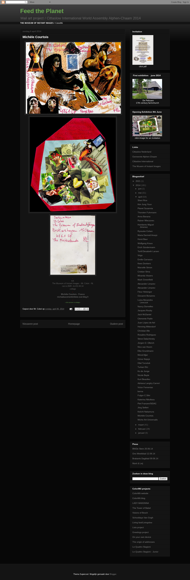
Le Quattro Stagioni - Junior (145, 552)
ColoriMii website (140, 493)
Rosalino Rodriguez (147, 335)
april (140, 197)
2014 (138, 185)
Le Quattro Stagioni (141, 547)
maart (141, 425)
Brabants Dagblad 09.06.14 (145, 458)
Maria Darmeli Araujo (147, 235)
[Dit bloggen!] (78, 309)
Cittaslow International (142, 161)
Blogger (113, 574)
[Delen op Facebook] (84, 309)
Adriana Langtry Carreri (149, 383)
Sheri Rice (142, 200)
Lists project (138, 527)
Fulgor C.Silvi (144, 395)
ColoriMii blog (138, 498)
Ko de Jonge (143, 371)
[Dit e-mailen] (76, 309)
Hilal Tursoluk (144, 363)
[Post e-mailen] (71, 309)
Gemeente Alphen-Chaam (144, 156)
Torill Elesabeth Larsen (148, 251)
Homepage (74, 324)
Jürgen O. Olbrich (146, 343)
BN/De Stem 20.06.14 (142, 449)
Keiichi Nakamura (146, 411)
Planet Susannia (145, 208)
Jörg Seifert (143, 407)
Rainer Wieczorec (146, 220)
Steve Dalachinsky (146, 339)
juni (140, 188)
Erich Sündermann (146, 247)
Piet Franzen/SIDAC (147, 403)
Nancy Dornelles (145, 306)
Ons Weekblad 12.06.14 (143, 453)
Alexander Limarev (146, 284)
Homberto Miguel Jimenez (146, 225)
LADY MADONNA (140, 503)
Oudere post (116, 324)
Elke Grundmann (145, 351)
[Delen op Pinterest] (87, 309)
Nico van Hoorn (145, 347)
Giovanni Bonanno (146, 296)
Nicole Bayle (143, 375)
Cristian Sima (144, 271)
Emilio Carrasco (145, 259)
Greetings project (140, 532)
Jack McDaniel (144, 314)
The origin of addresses (143, 542)
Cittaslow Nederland (141, 152)
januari (141, 433)
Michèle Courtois (145, 415)
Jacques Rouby (145, 310)
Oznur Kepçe (144, 359)
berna (140, 391)
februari (142, 429)
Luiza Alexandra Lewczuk (145, 301)
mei (140, 193)
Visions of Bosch (140, 513)
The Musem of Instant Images (146, 166)
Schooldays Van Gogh (142, 517)
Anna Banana (144, 216)
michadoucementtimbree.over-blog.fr (72, 297)
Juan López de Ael (146, 322)
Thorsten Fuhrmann (147, 212)
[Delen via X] (81, 309)
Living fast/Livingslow (142, 522)
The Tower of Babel (141, 508)
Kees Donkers (144, 263)
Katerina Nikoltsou (146, 399)
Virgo (140, 255)
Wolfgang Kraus (145, 243)
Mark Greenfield (145, 279)
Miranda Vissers (145, 275)
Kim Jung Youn (145, 204)
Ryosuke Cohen (145, 231)
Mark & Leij (137, 463)
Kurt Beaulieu (144, 379)
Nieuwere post (30, 324)
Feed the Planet (42, 11)
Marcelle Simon (145, 267)
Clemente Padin (145, 318)
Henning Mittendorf (147, 326)
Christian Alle (144, 331)
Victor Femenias (145, 387)
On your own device (141, 537)
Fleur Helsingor (145, 292)
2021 (138, 181)
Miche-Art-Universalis (148, 419)
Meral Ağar (143, 355)
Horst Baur (143, 239)
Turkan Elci (143, 367)
